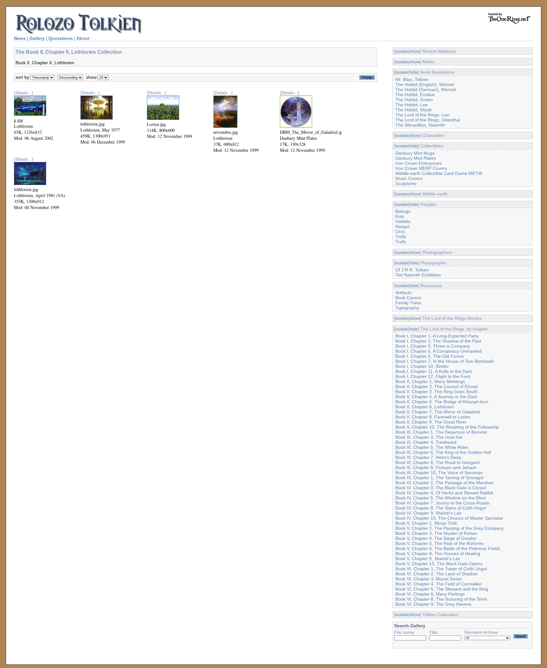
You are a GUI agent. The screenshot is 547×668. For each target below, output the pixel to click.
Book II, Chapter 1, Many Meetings (430, 381)
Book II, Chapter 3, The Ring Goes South (436, 391)
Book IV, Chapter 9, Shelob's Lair (428, 513)
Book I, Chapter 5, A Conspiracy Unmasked (438, 351)
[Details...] (23, 93)
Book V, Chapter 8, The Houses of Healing (437, 553)
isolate (401, 51)
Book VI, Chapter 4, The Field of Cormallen (438, 583)
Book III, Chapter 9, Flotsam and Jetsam (435, 467)
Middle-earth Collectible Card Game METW (438, 173)
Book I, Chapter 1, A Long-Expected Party (437, 335)
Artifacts (403, 292)
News (20, 38)
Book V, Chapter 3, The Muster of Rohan (436, 533)
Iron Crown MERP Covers (421, 168)
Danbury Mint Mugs (415, 153)
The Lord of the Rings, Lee (422, 114)
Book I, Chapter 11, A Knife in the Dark (433, 371)
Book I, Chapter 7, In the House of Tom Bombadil (444, 361)
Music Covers (409, 178)
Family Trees (408, 302)
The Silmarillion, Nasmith (420, 124)
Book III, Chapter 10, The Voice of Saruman (439, 472)
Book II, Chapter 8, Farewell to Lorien (432, 416)
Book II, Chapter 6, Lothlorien (424, 406)
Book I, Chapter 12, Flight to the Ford (432, 376)
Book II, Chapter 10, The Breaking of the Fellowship (447, 427)
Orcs (400, 231)
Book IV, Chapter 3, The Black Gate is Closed (440, 487)
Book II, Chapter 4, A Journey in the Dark (436, 396)
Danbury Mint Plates (415, 158)
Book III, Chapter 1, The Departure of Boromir (441, 432)
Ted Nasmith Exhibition (418, 274)
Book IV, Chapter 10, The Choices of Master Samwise (449, 518)
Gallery (37, 38)
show (414, 51)
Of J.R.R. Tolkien (412, 269)
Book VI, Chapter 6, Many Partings (430, 594)
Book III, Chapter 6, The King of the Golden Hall (443, 452)
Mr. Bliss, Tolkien (412, 79)
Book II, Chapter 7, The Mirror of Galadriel (437, 411)
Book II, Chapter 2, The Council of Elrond (436, 386)
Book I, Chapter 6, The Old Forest (429, 356)
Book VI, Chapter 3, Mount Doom (428, 578)
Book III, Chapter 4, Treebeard (425, 442)
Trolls (400, 236)
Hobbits (403, 221)
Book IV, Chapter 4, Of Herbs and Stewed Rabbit (444, 492)
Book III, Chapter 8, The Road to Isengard (437, 462)
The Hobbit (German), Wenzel (425, 89)
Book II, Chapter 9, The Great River (431, 421)
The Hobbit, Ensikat (415, 94)
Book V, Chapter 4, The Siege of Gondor (435, 538)
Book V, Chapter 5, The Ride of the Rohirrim (439, 543)
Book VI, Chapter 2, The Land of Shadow (436, 573)
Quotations (60, 38)
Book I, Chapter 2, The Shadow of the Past (438, 340)
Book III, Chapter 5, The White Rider (431, 447)
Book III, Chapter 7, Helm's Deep (428, 457)
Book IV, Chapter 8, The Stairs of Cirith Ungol (440, 507)
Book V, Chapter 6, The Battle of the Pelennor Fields (447, 548)
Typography (407, 307)
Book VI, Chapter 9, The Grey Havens (433, 604)
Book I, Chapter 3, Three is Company (432, 346)
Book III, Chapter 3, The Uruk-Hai (428, 437)
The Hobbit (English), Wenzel (424, 84)
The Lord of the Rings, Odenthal (427, 119)
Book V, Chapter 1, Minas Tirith (426, 523)
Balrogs (403, 211)
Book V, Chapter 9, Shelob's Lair (427, 558)
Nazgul (402, 226)
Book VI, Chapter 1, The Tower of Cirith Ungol (441, 568)
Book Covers (408, 297)
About (83, 38)
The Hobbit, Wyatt (413, 109)
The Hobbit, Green (414, 99)
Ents (399, 216)
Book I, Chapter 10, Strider (422, 366)
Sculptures (406, 183)
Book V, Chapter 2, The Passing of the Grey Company (449, 528)
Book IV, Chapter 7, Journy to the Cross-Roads (442, 502)
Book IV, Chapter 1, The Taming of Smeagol (439, 477)
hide (413, 72)
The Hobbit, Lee (411, 104)
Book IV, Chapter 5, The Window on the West (440, 497)
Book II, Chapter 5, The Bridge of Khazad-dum (441, 401)
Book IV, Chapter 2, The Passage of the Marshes (444, 482)
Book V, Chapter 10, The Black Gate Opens (438, 563)
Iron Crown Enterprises (418, 163)
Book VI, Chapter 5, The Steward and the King (441, 588)
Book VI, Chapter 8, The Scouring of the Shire (441, 599)
